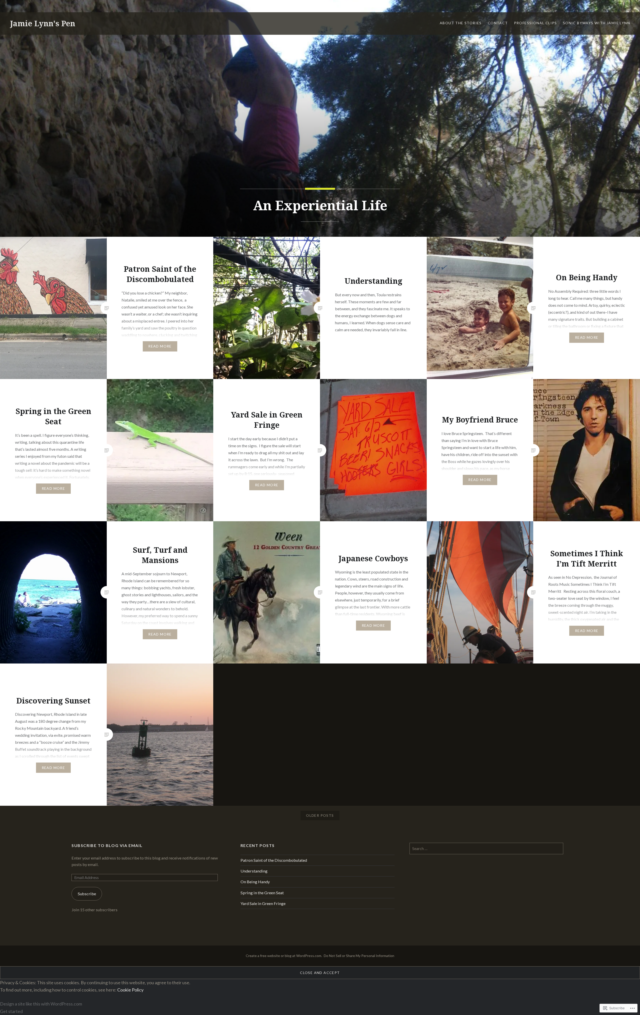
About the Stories (461, 23)
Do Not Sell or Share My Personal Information (359, 956)
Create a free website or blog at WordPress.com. (284, 956)
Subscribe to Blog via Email (107, 845)
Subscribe (87, 893)
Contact (498, 23)
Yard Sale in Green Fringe (263, 903)
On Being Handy (255, 881)
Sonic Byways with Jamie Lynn (596, 23)
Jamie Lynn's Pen (42, 23)
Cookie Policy (130, 989)
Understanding (254, 870)
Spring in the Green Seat (262, 892)
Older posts (320, 815)
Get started (11, 1011)
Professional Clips (535, 23)
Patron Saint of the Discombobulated (273, 860)
